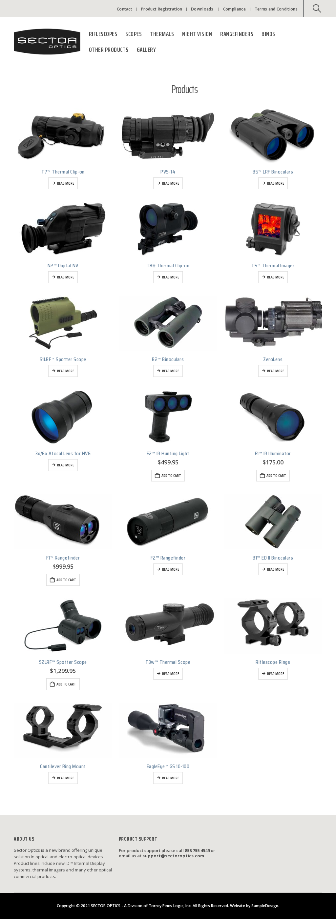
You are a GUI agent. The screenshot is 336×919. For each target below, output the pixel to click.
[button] (317, 8)
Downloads (202, 9)
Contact (124, 9)
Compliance (234, 9)
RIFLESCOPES (103, 34)
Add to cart (171, 475)
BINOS (268, 34)
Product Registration (161, 9)
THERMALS (162, 34)
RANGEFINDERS (236, 34)
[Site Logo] (47, 41)
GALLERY (146, 49)
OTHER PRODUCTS (109, 49)
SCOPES (133, 34)
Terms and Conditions (276, 9)
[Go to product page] (63, 135)
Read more (65, 183)
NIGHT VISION (197, 34)
